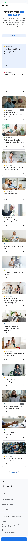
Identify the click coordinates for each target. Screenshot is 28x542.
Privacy (4, 526)
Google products (16, 525)
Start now (14, 539)
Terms (9, 526)
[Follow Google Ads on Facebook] (11, 486)
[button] (14, 494)
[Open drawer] (2, 2)
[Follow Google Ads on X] (3, 486)
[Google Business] (5, 2)
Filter (13, 35)
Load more (14, 472)
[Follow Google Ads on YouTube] (7, 486)
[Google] (4, 521)
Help (5, 530)
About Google (6, 525)
